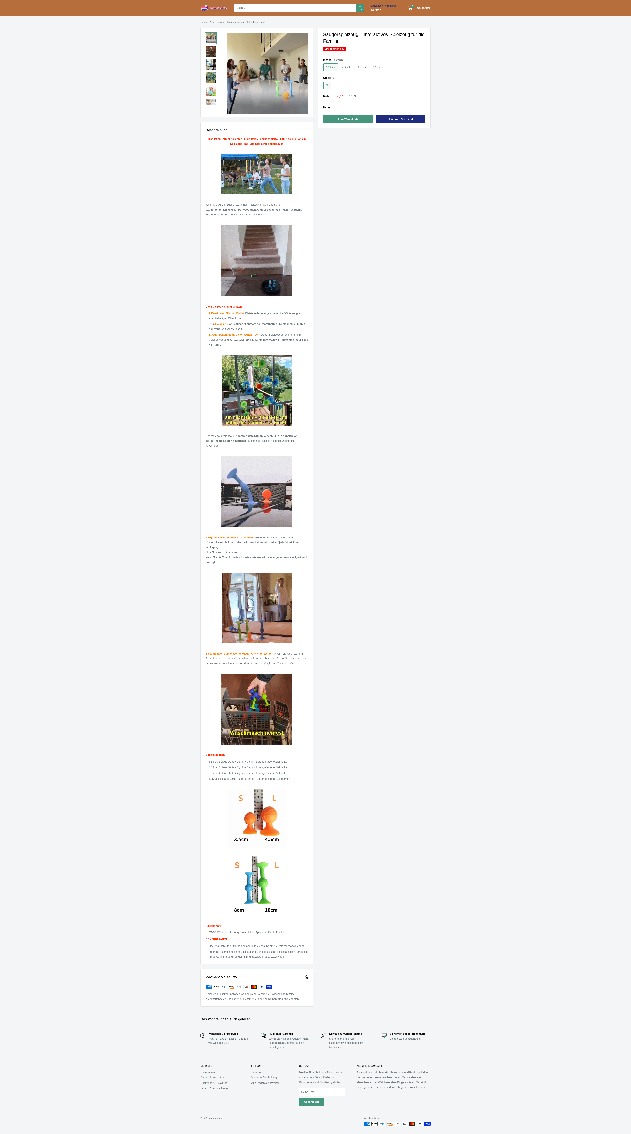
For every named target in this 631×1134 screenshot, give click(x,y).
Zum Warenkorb (348, 119)
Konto (375, 9)
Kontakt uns (257, 1072)
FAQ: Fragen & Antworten (265, 1083)
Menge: (327, 107)
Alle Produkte (217, 22)
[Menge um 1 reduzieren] (337, 107)
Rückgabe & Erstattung (213, 1083)
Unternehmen (208, 1072)
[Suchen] (360, 8)
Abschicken (311, 1101)
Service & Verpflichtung (214, 1088)
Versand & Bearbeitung (263, 1077)
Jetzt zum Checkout (400, 119)
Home (203, 22)
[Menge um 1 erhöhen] (355, 107)
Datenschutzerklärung (213, 1077)
